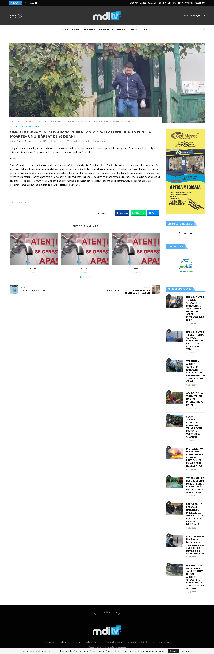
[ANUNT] (136, 249)
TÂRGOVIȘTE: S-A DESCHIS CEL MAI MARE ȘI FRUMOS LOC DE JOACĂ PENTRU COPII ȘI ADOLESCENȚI (195, 485)
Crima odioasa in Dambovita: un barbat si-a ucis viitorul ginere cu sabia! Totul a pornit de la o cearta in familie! (195, 545)
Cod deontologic (93, 641)
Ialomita (172, 3)
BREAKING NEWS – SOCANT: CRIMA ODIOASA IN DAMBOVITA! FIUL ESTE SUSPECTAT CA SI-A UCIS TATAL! (195, 341)
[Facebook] (11, 16)
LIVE (146, 29)
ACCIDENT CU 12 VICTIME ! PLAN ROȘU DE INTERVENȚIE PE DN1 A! (194, 399)
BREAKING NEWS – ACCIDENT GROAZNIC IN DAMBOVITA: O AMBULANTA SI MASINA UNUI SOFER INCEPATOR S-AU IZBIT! (195, 308)
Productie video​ (114, 641)
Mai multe (186, 651)
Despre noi (49, 641)
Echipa (63, 641)
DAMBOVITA (133, 3)
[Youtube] (15, 16)
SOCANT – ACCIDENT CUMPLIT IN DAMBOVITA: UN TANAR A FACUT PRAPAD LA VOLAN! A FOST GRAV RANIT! (194, 427)
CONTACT (135, 29)
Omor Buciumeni (19, 202)
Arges (143, 3)
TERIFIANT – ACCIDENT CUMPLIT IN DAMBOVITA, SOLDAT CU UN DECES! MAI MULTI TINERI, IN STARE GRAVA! (195, 371)
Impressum (164, 641)
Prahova (188, 3)
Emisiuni (88, 29)
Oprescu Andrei (23, 141)
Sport (75, 29)
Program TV (106, 29)
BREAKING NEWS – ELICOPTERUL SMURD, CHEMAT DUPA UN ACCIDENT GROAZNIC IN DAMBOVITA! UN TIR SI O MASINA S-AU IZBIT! (195, 577)
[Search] (203, 29)
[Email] (20, 16)
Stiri (65, 29)
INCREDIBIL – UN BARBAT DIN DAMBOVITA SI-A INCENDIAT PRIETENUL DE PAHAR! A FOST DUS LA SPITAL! (195, 457)
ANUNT (136, 268)
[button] (25, 3)
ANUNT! (34, 4)
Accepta (173, 651)
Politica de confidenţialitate (140, 641)
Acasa (13, 121)
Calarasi (152, 3)
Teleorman (200, 3)
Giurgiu (162, 3)
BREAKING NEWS (29, 121)
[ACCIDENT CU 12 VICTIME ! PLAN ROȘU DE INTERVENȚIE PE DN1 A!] (174, 398)
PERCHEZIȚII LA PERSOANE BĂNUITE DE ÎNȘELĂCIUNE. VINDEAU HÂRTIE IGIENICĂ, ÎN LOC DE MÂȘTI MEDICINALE (195, 514)
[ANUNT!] (34, 249)
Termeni (75, 641)
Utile (120, 29)
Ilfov (180, 3)
